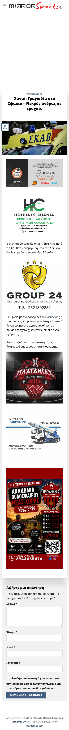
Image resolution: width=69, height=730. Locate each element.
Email (10, 647)
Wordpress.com (34, 725)
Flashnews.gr (53, 317)
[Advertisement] (34, 48)
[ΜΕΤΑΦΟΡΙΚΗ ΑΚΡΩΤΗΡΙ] (34, 435)
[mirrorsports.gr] (36, 5)
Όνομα (11, 632)
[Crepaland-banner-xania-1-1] (34, 173)
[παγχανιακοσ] (34, 518)
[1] (34, 377)
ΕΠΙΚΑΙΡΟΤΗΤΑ (34, 94)
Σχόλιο (11, 603)
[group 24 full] (34, 284)
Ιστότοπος (13, 662)
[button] (4, 6)
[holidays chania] (34, 214)
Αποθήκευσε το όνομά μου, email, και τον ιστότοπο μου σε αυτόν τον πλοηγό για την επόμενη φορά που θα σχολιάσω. (33, 683)
